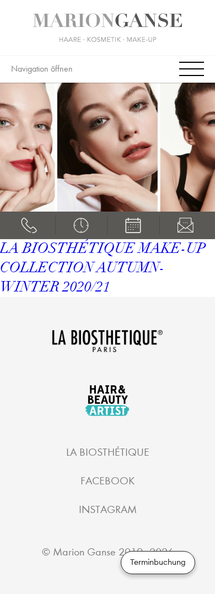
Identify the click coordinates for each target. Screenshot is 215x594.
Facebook (107, 480)
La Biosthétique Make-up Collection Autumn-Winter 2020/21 (103, 268)
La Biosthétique (107, 452)
